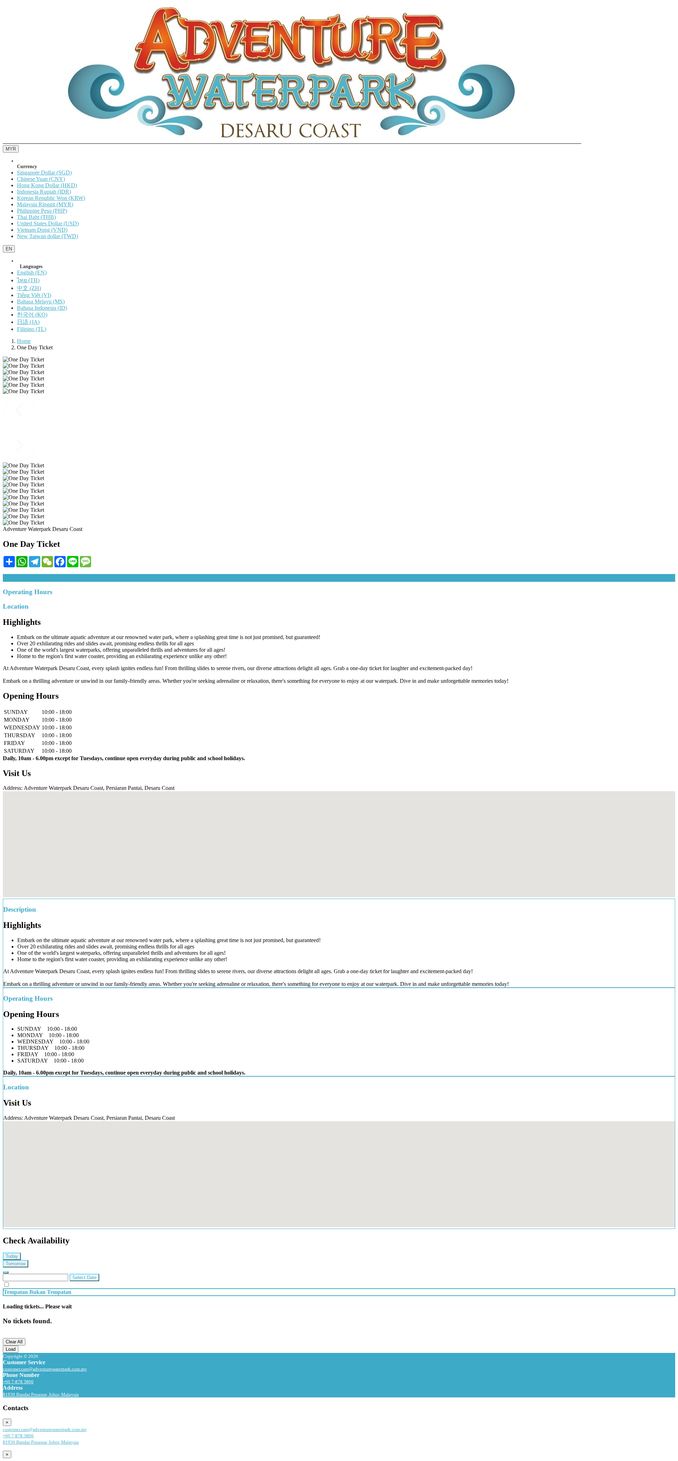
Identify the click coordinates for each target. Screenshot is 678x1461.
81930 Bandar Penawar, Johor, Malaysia (41, 1394)
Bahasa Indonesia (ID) (42, 308)
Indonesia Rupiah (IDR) (44, 192)
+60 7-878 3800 (18, 1381)
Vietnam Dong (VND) (42, 230)
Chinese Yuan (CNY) (41, 179)
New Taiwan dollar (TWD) (47, 236)
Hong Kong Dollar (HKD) (47, 185)
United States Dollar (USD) (48, 223)
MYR (11, 149)
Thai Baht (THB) (36, 217)
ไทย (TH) (28, 280)
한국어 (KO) (32, 315)
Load (11, 1349)
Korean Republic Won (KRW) (51, 198)
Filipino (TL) (31, 329)
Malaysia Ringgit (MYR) (45, 204)
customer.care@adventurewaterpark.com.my (45, 1369)
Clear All (14, 1341)
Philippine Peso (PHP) (42, 211)
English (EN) (32, 273)
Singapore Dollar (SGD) (44, 173)
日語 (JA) (28, 322)
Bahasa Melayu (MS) (41, 301)
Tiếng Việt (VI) (34, 295)
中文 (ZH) (29, 288)
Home (24, 341)
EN (9, 249)
